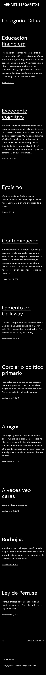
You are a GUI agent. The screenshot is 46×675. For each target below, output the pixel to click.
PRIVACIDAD (8, 659)
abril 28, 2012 (8, 82)
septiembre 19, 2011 (10, 511)
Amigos (11, 427)
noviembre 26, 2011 (10, 279)
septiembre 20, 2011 (10, 462)
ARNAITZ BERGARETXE (21, 4)
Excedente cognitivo (14, 114)
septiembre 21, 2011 (10, 398)
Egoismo (12, 187)
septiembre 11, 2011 (10, 564)
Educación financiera (14, 41)
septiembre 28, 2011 (10, 338)
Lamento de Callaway (16, 311)
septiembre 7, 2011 (10, 614)
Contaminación (20, 241)
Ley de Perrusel (20, 593)
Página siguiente (35, 640)
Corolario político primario (22, 370)
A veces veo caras (16, 493)
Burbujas (12, 539)
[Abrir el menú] (3, 10)
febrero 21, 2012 (8, 212)
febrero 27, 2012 (9, 158)
